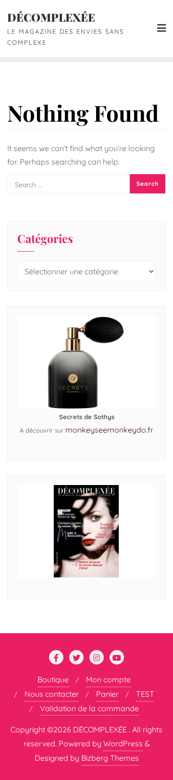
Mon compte (108, 679)
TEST (145, 694)
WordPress (123, 743)
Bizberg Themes (110, 758)
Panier (107, 694)
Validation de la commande (89, 708)
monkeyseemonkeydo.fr (109, 430)
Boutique (53, 679)
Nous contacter (52, 694)
